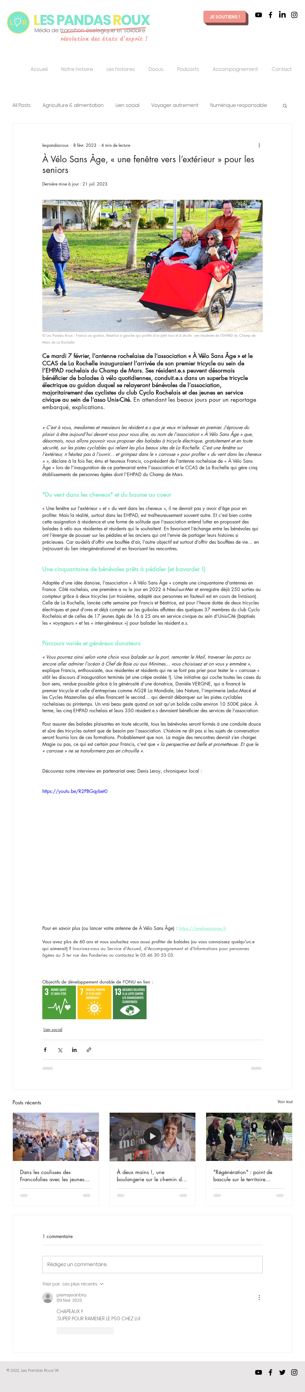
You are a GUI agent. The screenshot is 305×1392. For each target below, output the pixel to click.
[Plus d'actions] (259, 145)
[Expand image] (59, 1002)
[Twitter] (282, 1372)
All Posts (22, 105)
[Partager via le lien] (89, 1050)
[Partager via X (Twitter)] (60, 1050)
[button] (285, 105)
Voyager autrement (174, 105)
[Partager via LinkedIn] (74, 1050)
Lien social (127, 105)
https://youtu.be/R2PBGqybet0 (75, 791)
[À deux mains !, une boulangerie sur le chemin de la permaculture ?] (153, 1137)
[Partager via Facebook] (45, 1050)
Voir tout (285, 1101)
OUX (136, 20)
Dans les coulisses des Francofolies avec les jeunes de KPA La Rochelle (52, 1175)
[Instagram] (294, 15)
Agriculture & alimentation (73, 105)
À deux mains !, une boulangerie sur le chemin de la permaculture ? (150, 1175)
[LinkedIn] (282, 15)
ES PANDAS (76, 20)
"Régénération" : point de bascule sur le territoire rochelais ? (242, 1175)
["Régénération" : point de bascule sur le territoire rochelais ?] (249, 1137)
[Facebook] (270, 15)
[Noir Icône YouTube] (258, 15)
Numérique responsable (238, 105)
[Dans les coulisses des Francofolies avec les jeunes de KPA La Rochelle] (56, 1137)
